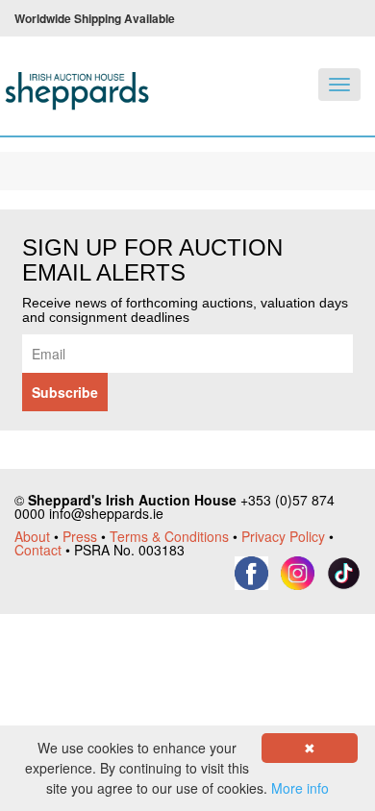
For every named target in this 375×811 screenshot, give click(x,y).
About (32, 536)
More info (300, 788)
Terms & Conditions (169, 536)
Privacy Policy (283, 536)
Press (79, 536)
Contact (38, 549)
